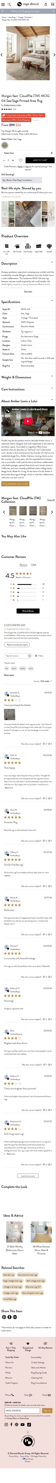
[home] (28, 6)
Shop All (51, 500)
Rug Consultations (39, 1383)
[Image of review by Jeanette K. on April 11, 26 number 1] (9, 714)
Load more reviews (28, 1176)
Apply (20, 166)
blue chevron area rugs (27, 1274)
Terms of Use (24, 1418)
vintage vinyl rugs (11, 1293)
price (31, 668)
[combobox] (43, 681)
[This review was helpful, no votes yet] (44, 744)
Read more (9, 787)
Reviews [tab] (23, 565)
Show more (9, 675)
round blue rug (10, 1299)
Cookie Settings (37, 1362)
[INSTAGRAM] (6, 1424)
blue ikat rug (9, 1274)
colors (14, 668)
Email (44, 1395)
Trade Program (11, 1383)
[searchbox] (15, 656)
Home (4, 17)
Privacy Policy (12, 1418)
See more (28, 291)
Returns (8, 1377)
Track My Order (12, 1357)
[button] (52, 4)
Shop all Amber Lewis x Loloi (15, 483)
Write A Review (28, 611)
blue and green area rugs (32, 1293)
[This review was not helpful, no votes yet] (49, 744)
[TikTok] (29, 1424)
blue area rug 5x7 (33, 1286)
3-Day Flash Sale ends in (19, 11)
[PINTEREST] (16, 1424)
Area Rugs (12, 17)
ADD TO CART (40, 160)
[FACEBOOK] (11, 1424)
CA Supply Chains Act (38, 1456)
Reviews (8, 1367)
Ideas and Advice (38, 1367)
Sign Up (47, 1410)
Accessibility (36, 1357)
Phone (8, 1395)
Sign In (28, 166)
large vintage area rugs (13, 1280)
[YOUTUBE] (22, 1424)
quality (22, 668)
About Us (9, 1362)
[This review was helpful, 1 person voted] (45, 1064)
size (6, 668)
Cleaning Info (37, 1377)
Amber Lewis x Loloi (12, 105)
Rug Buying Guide (39, 1372)
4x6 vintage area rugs (36, 1280)
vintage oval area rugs (13, 1286)
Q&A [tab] (33, 565)
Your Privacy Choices (29, 1460)
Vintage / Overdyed (24, 17)
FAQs (8, 1372)
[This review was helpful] (44, 1110)
